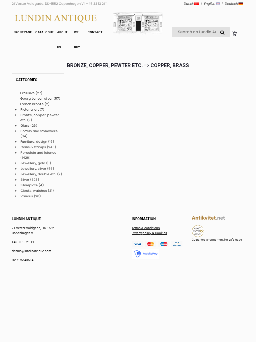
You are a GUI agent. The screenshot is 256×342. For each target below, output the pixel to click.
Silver (24, 179)
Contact (95, 32)
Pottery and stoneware (39, 131)
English (210, 3)
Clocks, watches (33, 190)
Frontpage (23, 32)
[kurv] (234, 33)
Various (26, 196)
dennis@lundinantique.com (31, 251)
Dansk (189, 3)
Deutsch (231, 3)
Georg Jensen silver (36, 98)
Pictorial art (29, 109)
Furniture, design (33, 141)
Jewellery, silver (33, 168)
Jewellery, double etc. (38, 174)
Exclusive (27, 93)
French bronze (32, 104)
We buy (77, 40)
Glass (25, 125)
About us (62, 40)
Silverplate (29, 185)
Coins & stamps (33, 147)
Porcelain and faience (38, 152)
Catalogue (44, 32)
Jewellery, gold (32, 163)
